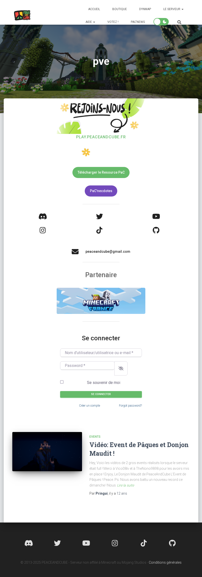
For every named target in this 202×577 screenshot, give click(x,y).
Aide (89, 22)
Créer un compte (89, 405)
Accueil (94, 9)
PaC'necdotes (101, 191)
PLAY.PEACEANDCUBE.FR (101, 137)
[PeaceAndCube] (22, 15)
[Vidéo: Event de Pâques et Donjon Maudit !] (47, 451)
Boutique (119, 9)
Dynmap (145, 9)
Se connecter (101, 394)
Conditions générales (165, 562)
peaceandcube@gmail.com (107, 251)
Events (95, 436)
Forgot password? (130, 405)
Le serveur (172, 9)
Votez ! (112, 22)
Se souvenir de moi (103, 382)
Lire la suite (125, 485)
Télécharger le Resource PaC (101, 172)
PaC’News (138, 22)
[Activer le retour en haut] (192, 567)
